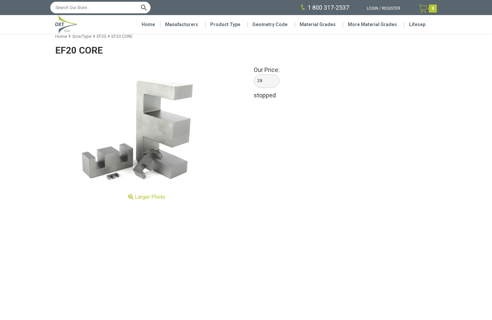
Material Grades (318, 24)
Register (391, 8)
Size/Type (81, 36)
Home (148, 24)
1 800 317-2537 (328, 7)
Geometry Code (270, 24)
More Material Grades (372, 24)
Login (372, 8)
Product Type (225, 24)
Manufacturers (181, 24)
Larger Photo (149, 197)
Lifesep (417, 24)
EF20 (101, 36)
